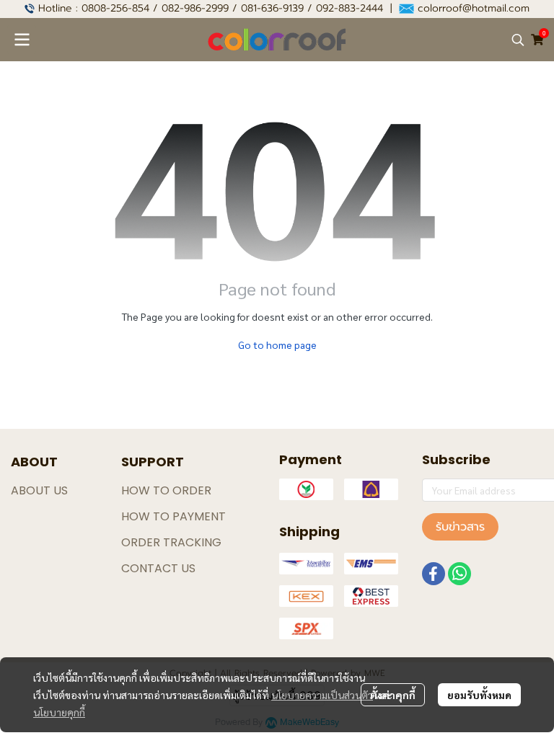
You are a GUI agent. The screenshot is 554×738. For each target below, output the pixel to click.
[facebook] (433, 573)
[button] (518, 40)
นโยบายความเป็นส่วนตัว (322, 694)
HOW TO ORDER (166, 490)
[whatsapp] (459, 573)
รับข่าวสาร (460, 526)
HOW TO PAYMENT (173, 516)
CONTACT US (158, 568)
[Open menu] (21, 39)
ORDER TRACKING (171, 542)
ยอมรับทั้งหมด (479, 694)
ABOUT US (39, 490)
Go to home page (277, 344)
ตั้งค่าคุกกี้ (393, 694)
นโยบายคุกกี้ (59, 712)
